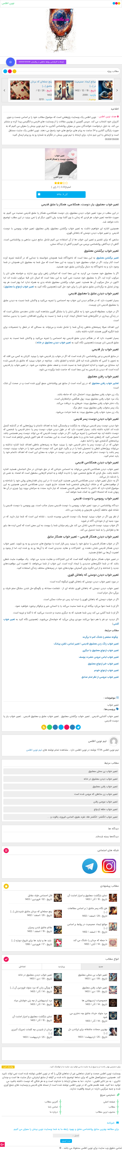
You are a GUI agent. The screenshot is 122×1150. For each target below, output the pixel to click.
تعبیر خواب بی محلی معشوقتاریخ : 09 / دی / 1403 (92, 977)
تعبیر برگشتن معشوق (107, 258)
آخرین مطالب (51, 1102)
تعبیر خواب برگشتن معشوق (75, 716)
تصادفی (22, 966)
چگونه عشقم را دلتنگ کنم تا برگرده (101, 637)
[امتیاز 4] (63, 183)
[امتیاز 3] (61, 183)
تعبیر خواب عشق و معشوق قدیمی (41, 716)
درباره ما (54, 1112)
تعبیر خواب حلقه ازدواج (106, 809)
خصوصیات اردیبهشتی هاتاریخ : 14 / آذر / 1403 (94, 1002)
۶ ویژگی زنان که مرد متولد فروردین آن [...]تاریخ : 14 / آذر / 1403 (31, 989)
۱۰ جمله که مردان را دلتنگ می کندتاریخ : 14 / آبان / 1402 (90, 942)
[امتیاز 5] (66, 183)
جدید (100, 966)
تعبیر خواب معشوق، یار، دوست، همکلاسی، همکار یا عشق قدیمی (80, 204)
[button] (10, 62)
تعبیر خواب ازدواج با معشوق (19, 287)
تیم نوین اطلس (97, 741)
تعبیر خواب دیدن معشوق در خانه (54, 343)
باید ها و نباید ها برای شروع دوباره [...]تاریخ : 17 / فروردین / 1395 (32, 942)
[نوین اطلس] (61, 31)
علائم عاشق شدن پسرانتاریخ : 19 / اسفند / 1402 (39, 929)
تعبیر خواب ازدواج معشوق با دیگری (100, 650)
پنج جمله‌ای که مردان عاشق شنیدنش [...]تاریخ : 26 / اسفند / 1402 (31, 913)
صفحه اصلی (109, 1102)
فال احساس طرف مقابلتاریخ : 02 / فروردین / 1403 (38, 897)
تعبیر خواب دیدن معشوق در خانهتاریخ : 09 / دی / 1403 (35, 977)
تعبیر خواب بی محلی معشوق (103, 771)
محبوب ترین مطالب (105, 1112)
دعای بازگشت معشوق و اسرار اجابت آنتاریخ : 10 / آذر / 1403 (87, 897)
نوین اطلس (8, 3)
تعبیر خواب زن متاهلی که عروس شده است (96, 794)
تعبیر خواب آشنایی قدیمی (105, 716)
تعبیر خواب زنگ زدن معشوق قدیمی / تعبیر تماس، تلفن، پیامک (86, 644)
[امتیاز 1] (55, 183)
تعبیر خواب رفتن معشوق (105, 786)
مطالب (112, 1107)
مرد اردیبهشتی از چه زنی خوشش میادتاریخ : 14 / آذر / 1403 (33, 1002)
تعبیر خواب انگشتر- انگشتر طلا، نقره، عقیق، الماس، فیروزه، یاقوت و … (82, 817)
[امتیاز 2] (58, 183)
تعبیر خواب (113, 705)
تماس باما (53, 1107)
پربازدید (61, 966)
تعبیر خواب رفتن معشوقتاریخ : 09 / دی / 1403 (94, 989)
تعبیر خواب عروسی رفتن (105, 802)
